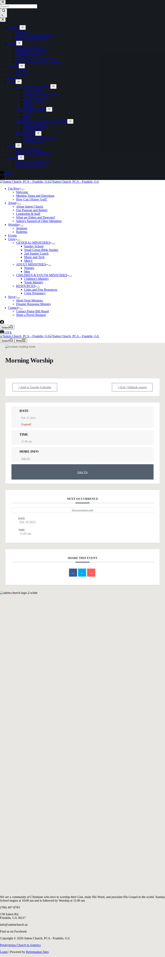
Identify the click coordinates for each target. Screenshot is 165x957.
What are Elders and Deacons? (35, 217)
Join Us (25, 458)
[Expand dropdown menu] (22, 189)
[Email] (91, 573)
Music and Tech (34, 257)
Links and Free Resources (40, 289)
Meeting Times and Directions (35, 195)
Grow (11, 239)
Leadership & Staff (28, 213)
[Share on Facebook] (73, 573)
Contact (13, 307)
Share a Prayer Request (31, 315)
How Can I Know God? (31, 199)
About (12, 203)
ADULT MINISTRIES (31, 264)
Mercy (28, 260)
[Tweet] (82, 573)
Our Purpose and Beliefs (31, 210)
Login (4, 952)
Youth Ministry (33, 282)
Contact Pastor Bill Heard (32, 311)
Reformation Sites (37, 952)
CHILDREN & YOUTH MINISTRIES (41, 275)
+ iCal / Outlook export (132, 387)
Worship (13, 224)
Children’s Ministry (36, 278)
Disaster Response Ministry (33, 304)
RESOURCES (25, 286)
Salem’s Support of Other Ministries (39, 221)
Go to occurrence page (82, 510)
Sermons (21, 228)
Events (12, 235)
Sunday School (33, 246)
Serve (11, 297)
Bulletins (21, 232)
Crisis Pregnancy (35, 293)
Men (27, 271)
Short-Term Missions (29, 300)
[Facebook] (2, 323)
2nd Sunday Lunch (36, 253)
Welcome (22, 192)
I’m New (14, 188)
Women (29, 268)
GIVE (8, 332)
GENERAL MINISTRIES (33, 242)
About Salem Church (29, 206)
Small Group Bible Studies (41, 250)
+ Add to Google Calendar (34, 387)
